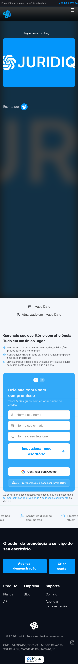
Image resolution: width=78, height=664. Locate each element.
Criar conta (61, 566)
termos (7, 498)
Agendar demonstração (24, 566)
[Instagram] (72, 642)
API (5, 601)
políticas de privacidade (25, 498)
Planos (8, 594)
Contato (51, 594)
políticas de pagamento (55, 498)
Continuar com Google (42, 471)
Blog (27, 594)
